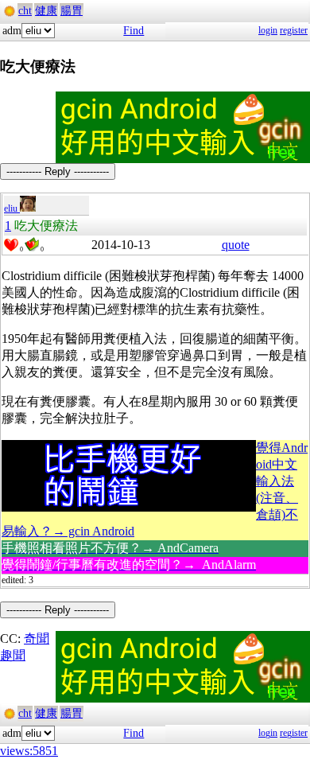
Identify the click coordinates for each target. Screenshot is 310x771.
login (267, 30)
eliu (12, 208)
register (294, 30)
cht (25, 11)
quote (236, 244)
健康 (46, 11)
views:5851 (29, 750)
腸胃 (71, 11)
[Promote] (11, 245)
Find (133, 31)
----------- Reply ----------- (57, 171)
